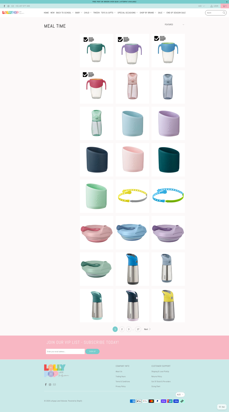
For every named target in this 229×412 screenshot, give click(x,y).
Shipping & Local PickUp (160, 371)
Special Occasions (127, 12)
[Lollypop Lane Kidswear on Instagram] (8, 6)
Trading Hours (121, 376)
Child (87, 12)
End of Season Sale (176, 12)
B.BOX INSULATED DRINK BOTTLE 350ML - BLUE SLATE (132, 269)
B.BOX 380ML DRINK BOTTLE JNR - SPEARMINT (96, 123)
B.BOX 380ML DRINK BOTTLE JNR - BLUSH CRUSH (132, 87)
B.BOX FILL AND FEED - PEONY (168, 232)
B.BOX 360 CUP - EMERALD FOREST (96, 50)
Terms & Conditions (123, 381)
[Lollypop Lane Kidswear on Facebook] (4, 6)
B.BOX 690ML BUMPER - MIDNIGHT (96, 160)
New (53, 12)
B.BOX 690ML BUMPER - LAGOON (132, 123)
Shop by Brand (147, 12)
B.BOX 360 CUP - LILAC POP (132, 50)
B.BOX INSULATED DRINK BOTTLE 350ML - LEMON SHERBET (168, 305)
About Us (119, 371)
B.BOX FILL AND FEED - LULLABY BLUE (132, 232)
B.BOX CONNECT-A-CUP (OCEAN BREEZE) (168, 196)
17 (138, 329)
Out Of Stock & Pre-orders (161, 381)
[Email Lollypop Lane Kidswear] (12, 6)
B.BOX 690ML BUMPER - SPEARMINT (96, 196)
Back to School (64, 12)
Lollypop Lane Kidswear (58, 401)
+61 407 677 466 (23, 6)
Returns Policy (156, 376)
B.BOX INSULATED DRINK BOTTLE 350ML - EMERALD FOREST (96, 305)
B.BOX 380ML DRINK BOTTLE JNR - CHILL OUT (168, 87)
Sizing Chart (155, 386)
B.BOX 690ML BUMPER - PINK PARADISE (132, 160)
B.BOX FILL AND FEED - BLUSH (96, 232)
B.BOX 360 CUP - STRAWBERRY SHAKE (96, 87)
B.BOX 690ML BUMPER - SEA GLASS (168, 160)
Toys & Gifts (107, 12)
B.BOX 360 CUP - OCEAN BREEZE (168, 50)
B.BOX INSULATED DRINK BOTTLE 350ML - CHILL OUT (168, 269)
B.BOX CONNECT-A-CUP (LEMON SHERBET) (132, 196)
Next (146, 329)
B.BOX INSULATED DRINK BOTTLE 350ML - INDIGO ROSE (132, 305)
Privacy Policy (121, 386)
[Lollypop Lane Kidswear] (13, 13)
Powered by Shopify (75, 401)
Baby (78, 12)
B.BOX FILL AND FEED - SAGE (96, 269)
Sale (160, 12)
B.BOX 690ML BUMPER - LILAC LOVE (168, 123)
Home (46, 12)
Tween (96, 12)
